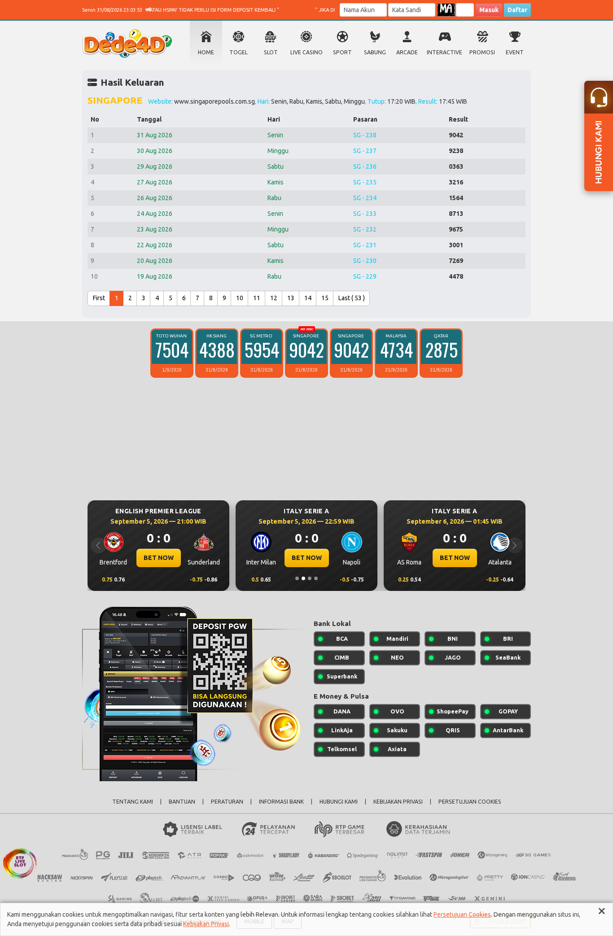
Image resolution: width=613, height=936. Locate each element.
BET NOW (159, 557)
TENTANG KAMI (132, 802)
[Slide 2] (303, 578)
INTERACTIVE (444, 52)
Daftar (517, 9)
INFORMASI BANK (281, 802)
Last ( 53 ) (351, 298)
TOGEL (238, 52)
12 (273, 298)
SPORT (342, 52)
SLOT (271, 52)
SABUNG (375, 52)
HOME (206, 52)
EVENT (515, 52)
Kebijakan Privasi (206, 923)
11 (256, 298)
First (99, 298)
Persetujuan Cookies (462, 914)
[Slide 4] (316, 578)
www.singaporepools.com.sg (214, 101)
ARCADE (407, 52)
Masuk (489, 9)
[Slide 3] (309, 578)
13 (290, 298)
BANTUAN (182, 802)
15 (324, 298)
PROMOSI (482, 52)
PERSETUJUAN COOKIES (469, 802)
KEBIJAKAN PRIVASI (398, 802)
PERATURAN (227, 802)
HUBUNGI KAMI (339, 802)
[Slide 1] (297, 578)
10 (239, 298)
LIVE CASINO (306, 52)
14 (307, 298)
